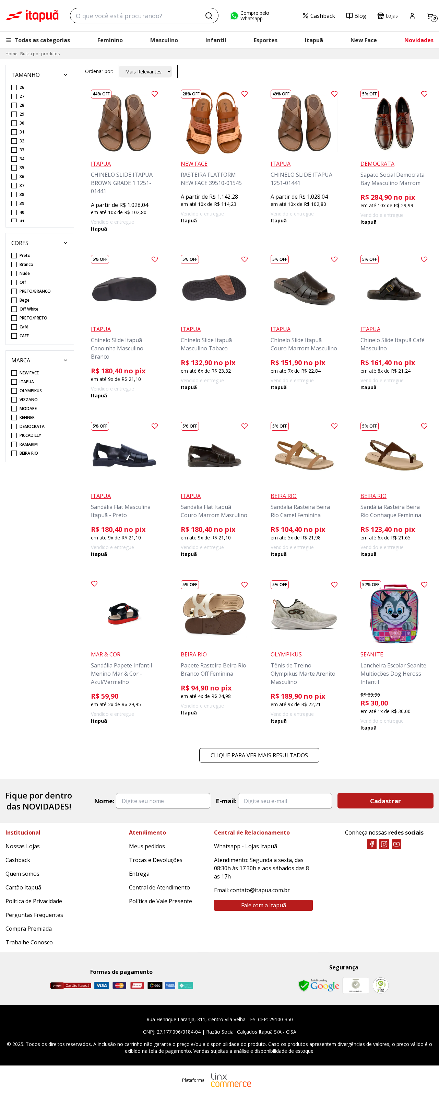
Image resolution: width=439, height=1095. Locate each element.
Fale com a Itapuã (263, 905)
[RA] (380, 985)
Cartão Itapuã (23, 887)
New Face (364, 40)
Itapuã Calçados (32, 16)
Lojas (391, 15)
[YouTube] (396, 844)
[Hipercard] (137, 985)
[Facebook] (372, 844)
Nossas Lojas (22, 846)
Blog (360, 16)
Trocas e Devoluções (155, 860)
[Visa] (101, 985)
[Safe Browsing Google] (318, 985)
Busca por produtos (40, 54)
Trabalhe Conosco (29, 942)
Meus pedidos (147, 846)
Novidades (419, 40)
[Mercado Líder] (355, 985)
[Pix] (185, 985)
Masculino (164, 40)
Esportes (265, 40)
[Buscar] (209, 16)
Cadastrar (385, 801)
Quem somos (22, 873)
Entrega (139, 873)
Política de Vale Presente (160, 901)
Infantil (215, 40)
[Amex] (170, 985)
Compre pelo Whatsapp (254, 15)
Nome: (104, 801)
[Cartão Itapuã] (70, 985)
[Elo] (155, 985)
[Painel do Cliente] (412, 15)
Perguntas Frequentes (34, 915)
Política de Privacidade (33, 901)
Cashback (322, 16)
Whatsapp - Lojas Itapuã (245, 846)
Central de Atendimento (159, 887)
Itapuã (314, 40)
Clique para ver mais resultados (259, 755)
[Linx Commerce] (231, 1080)
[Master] (119, 985)
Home (11, 54)
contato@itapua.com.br (260, 890)
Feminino (110, 40)
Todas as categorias (42, 40)
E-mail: (226, 801)
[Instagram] (384, 844)
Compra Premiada (28, 928)
